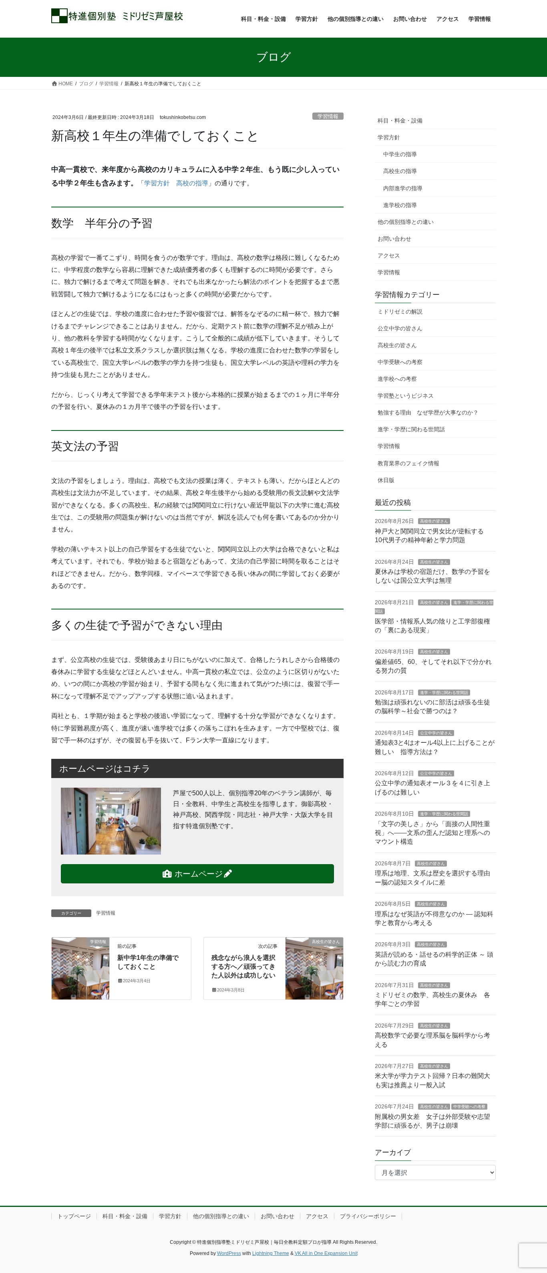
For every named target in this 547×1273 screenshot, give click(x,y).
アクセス (389, 255)
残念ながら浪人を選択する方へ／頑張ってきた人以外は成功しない (243, 966)
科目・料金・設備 (400, 120)
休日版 (386, 480)
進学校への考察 (397, 379)
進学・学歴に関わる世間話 (411, 429)
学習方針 (389, 137)
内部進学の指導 (402, 188)
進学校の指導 (400, 205)
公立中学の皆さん (400, 328)
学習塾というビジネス (406, 395)
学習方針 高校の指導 (176, 183)
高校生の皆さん (397, 345)
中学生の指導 (400, 154)
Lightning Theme (270, 1253)
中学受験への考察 (400, 362)
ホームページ (197, 873)
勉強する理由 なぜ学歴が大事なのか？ (428, 412)
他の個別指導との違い (406, 222)
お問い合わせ (394, 238)
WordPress (229, 1253)
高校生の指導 (400, 171)
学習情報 (328, 116)
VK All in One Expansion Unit (326, 1253)
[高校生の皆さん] (314, 956)
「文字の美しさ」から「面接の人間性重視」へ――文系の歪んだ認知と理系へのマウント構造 (432, 833)
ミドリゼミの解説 (400, 311)
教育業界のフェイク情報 (408, 463)
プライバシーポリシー (368, 1216)
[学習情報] (80, 956)
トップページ (74, 1216)
